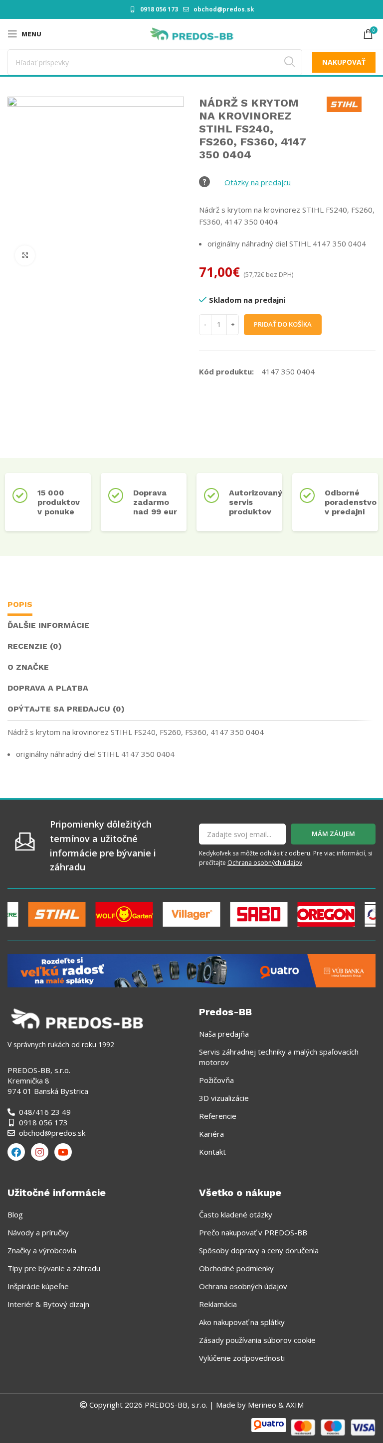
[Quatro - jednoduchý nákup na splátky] (191, 969)
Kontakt (212, 1152)
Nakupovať (344, 62)
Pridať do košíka (283, 324)
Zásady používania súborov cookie (257, 1340)
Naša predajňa (224, 1034)
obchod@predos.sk (223, 9)
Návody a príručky (38, 1232)
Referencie (217, 1116)
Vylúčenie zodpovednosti (242, 1358)
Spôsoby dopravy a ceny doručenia (259, 1250)
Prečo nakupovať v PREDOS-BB (253, 1232)
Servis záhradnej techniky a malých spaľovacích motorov (279, 1057)
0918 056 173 (159, 9)
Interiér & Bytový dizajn (48, 1304)
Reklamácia (218, 1304)
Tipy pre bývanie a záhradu (53, 1268)
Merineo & (266, 1405)
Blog (15, 1214)
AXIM (294, 1405)
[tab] (19, 606)
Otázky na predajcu (257, 182)
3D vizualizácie (224, 1098)
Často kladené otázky (235, 1214)
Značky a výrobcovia (41, 1250)
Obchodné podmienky (236, 1268)
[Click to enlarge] (25, 255)
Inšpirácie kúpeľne (38, 1286)
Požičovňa (216, 1080)
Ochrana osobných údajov (264, 862)
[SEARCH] (289, 62)
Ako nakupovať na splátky (242, 1322)
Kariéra (211, 1134)
